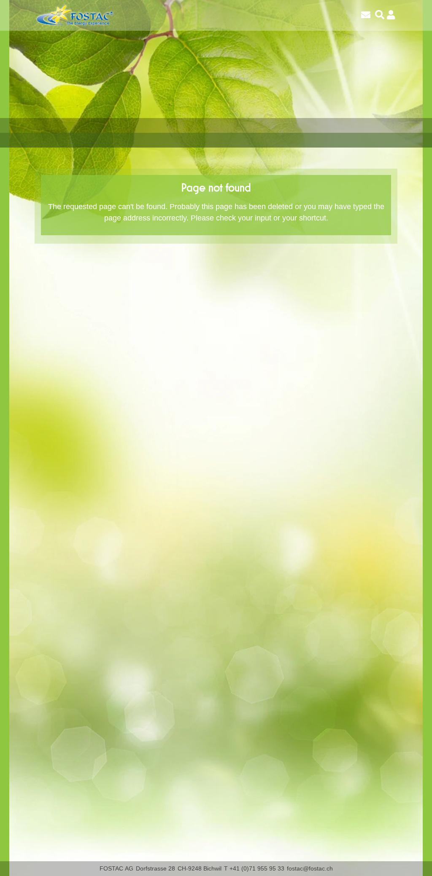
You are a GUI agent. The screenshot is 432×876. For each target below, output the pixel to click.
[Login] (391, 15)
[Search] (379, 15)
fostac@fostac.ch (310, 868)
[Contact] (365, 15)
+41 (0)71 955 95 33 (257, 868)
